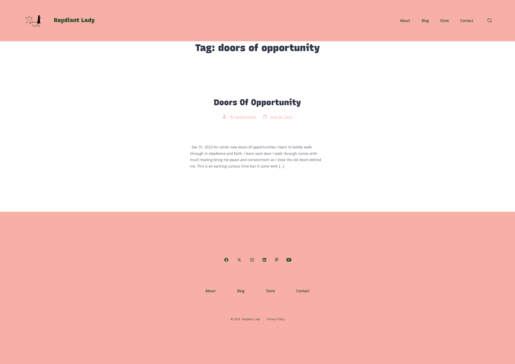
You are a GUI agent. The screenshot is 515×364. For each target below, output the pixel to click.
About (405, 20)
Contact (466, 20)
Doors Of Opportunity (257, 102)
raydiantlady (245, 116)
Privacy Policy (275, 319)
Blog (425, 20)
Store (444, 20)
